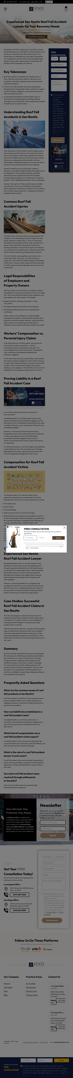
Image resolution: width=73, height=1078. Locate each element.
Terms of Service (35, 547)
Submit (58, 538)
